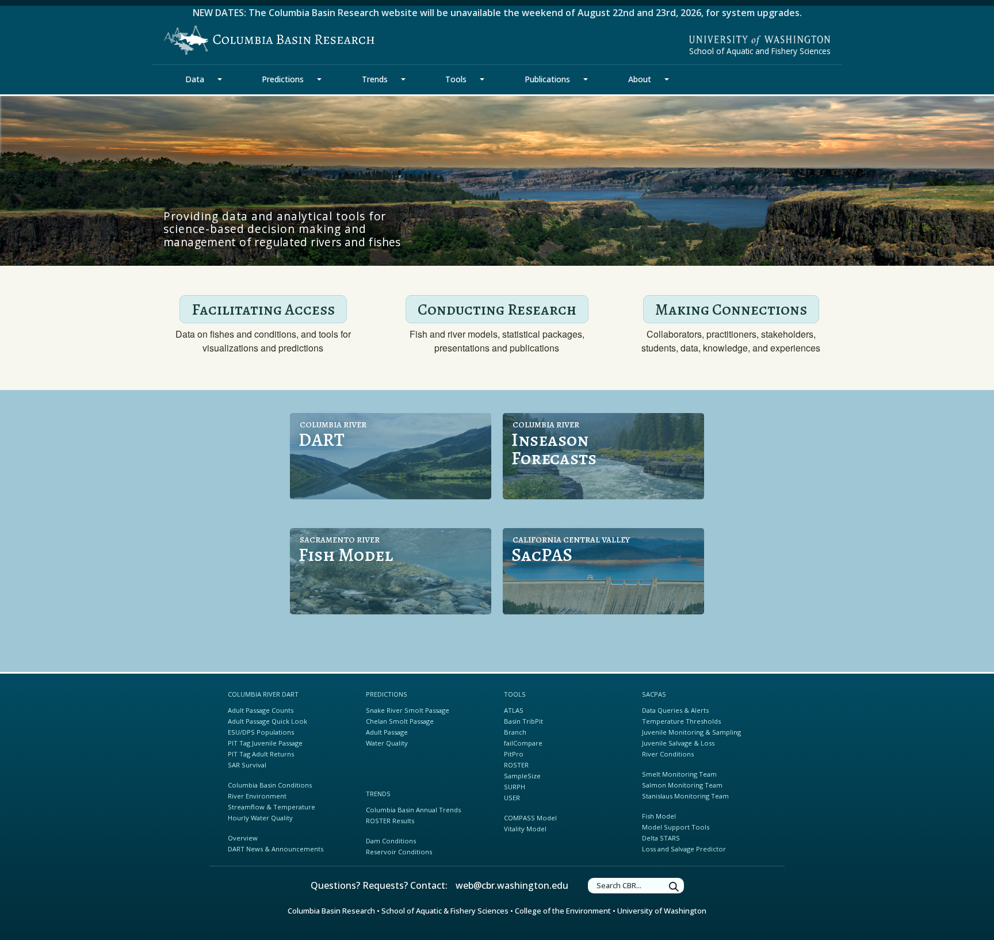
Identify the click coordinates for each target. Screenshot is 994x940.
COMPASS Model (530, 817)
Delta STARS (661, 838)
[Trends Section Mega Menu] (403, 79)
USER (512, 797)
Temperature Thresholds (681, 721)
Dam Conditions (391, 840)
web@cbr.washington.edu (512, 885)
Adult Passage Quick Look (267, 721)
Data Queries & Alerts (675, 710)
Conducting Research (497, 309)
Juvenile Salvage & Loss (678, 743)
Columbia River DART (263, 694)
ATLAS (513, 710)
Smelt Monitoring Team (679, 774)
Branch (515, 732)
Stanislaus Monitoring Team (685, 796)
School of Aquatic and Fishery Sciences (760, 50)
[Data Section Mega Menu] (220, 79)
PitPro (513, 754)
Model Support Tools (675, 827)
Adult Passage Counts (260, 710)
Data (194, 79)
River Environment (257, 796)
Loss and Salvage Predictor (684, 849)
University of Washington (661, 910)
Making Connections (731, 309)
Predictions (283, 79)
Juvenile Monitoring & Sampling (691, 732)
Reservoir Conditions (399, 851)
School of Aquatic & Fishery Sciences (445, 910)
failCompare (523, 743)
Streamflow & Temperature (271, 807)
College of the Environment (563, 910)
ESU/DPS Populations (261, 732)
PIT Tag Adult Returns (261, 754)
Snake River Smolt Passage (407, 710)
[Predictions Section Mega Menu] (319, 79)
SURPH (514, 786)
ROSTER (516, 765)
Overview (243, 838)
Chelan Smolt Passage (400, 721)
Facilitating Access (263, 309)
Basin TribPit (523, 721)
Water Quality (387, 743)
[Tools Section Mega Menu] (482, 79)
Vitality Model (525, 828)
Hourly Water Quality (260, 817)
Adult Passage (387, 732)
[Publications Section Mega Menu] (585, 79)
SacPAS (654, 694)
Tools (456, 79)
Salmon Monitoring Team (682, 785)
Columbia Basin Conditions (270, 785)
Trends (375, 79)
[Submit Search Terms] (674, 887)
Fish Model (659, 816)
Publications (547, 79)
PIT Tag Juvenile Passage (265, 743)
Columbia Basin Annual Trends (413, 809)
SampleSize (522, 775)
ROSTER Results (390, 820)
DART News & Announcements (275, 849)
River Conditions (668, 754)
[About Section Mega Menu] (666, 79)
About (639, 79)
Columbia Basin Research (331, 910)
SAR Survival (247, 765)
